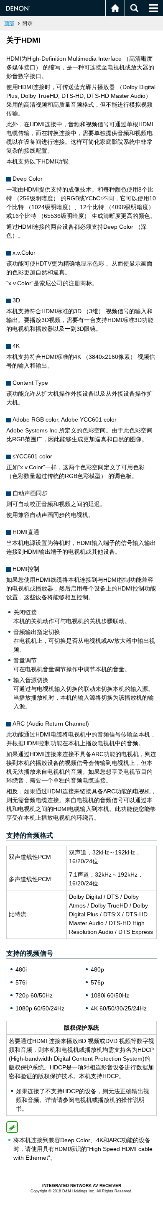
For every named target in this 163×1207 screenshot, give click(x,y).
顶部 (9, 23)
